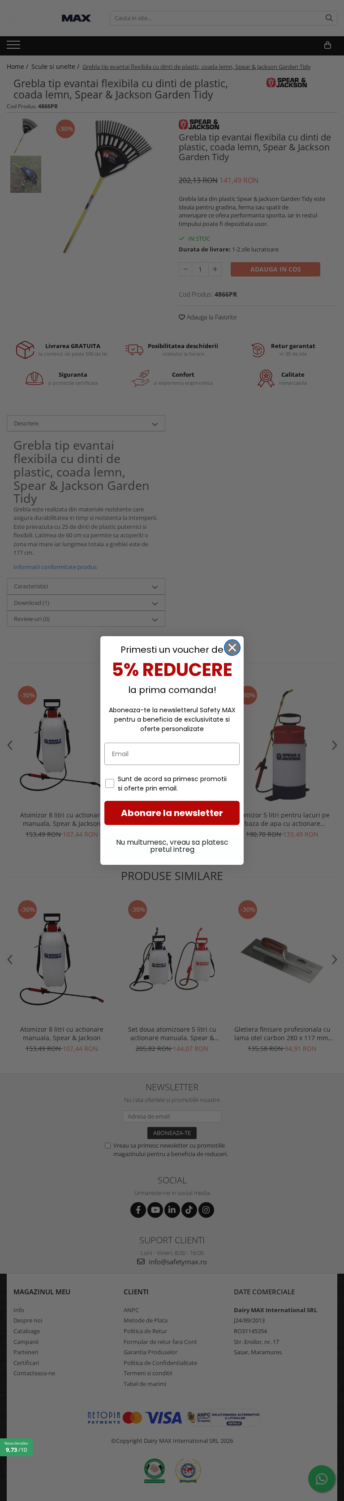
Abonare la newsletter (172, 813)
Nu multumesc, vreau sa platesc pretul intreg (172, 846)
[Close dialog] (232, 647)
